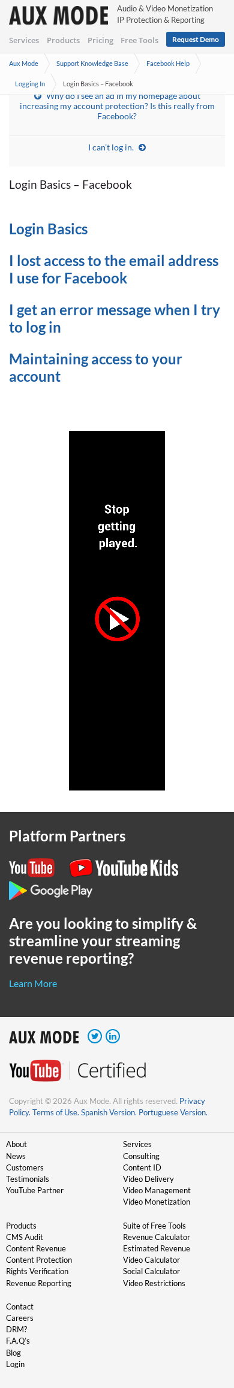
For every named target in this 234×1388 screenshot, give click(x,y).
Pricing (100, 40)
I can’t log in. (111, 147)
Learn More (33, 983)
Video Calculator (151, 1260)
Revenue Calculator (156, 1237)
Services (24, 40)
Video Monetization (156, 1201)
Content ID (142, 1167)
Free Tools (139, 40)
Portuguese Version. (173, 1112)
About (16, 1144)
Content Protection (39, 1260)
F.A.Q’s (18, 1340)
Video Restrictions (154, 1283)
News (16, 1156)
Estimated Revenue (156, 1248)
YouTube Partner (35, 1190)
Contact (20, 1306)
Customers (25, 1167)
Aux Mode (23, 63)
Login (15, 1364)
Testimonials (27, 1179)
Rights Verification (37, 1271)
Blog (13, 1352)
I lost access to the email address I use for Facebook (113, 269)
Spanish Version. (109, 1112)
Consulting (141, 1156)
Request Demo (195, 39)
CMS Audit (24, 1237)
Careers (20, 1318)
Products (63, 40)
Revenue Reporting (38, 1283)
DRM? (16, 1329)
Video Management (157, 1190)
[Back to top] (207, 1317)
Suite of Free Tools (154, 1225)
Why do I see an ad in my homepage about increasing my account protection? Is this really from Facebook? (117, 105)
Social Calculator (151, 1271)
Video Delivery (148, 1179)
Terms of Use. (55, 1112)
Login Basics (48, 228)
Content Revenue (36, 1248)
